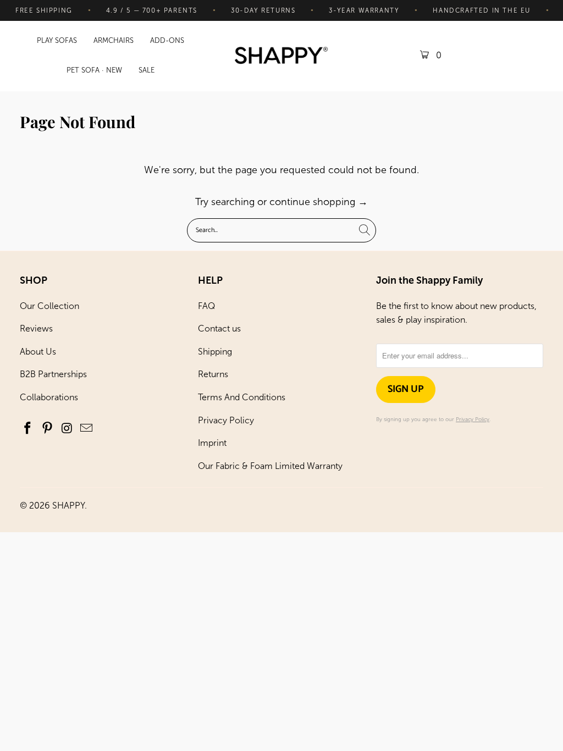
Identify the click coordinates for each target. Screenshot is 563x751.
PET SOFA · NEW (94, 70)
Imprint (212, 443)
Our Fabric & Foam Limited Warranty (270, 466)
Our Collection (49, 306)
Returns (213, 374)
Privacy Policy (226, 420)
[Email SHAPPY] (87, 429)
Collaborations (49, 397)
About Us (38, 351)
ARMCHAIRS (113, 40)
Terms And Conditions (241, 397)
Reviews (36, 328)
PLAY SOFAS (57, 40)
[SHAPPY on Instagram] (67, 429)
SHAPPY (68, 505)
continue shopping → (318, 202)
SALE (146, 70)
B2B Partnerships (53, 374)
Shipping (215, 351)
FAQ (206, 306)
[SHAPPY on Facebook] (28, 429)
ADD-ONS (167, 40)
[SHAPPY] (281, 56)
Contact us (219, 328)
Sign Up (406, 389)
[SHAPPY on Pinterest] (47, 429)
